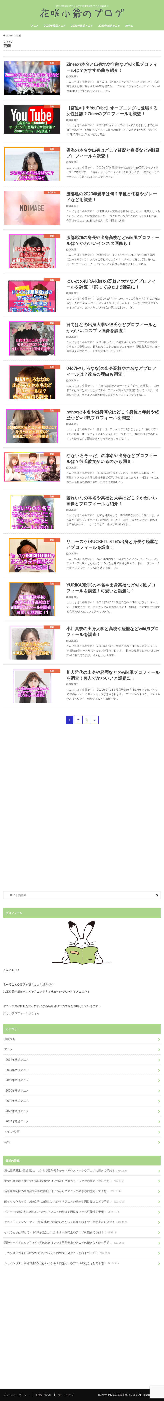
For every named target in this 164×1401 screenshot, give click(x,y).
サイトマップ (66, 1394)
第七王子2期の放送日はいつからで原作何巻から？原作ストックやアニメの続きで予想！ (65, 1170)
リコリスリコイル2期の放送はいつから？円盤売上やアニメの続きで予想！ (57, 1253)
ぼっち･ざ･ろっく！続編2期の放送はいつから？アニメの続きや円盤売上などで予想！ (64, 1201)
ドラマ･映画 (12, 1131)
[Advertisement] (82, 774)
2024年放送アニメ (17, 1121)
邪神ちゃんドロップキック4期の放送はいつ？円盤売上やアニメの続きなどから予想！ (64, 1242)
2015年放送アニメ (17, 1070)
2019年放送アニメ (17, 1080)
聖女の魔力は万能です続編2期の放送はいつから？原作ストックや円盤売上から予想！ (64, 1180)
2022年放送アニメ (55, 25)
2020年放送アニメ (109, 25)
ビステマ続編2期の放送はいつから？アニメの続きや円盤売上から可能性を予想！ (61, 1211)
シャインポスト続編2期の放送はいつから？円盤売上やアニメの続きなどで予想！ (61, 1263)
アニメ (35, 25)
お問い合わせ (43, 1394)
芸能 (7, 1142)
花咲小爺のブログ (127, 1394)
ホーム (129, 25)
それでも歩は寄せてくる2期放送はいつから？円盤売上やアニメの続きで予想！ (60, 1232)
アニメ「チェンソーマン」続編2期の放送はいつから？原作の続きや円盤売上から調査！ (65, 1222)
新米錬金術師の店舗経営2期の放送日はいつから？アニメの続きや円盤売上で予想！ (63, 1191)
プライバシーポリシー (16, 1394)
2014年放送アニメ (17, 1059)
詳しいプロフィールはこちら (21, 1013)
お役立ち (9, 1039)
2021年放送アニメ (82, 25)
